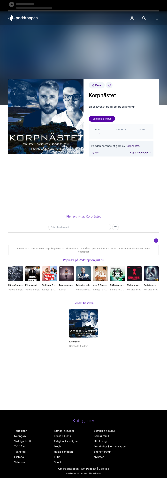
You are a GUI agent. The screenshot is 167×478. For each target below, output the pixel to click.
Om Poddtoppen (68, 468)
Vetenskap (20, 462)
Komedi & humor (64, 430)
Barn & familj (101, 436)
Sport (57, 462)
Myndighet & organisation (110, 446)
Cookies (104, 468)
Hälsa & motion (63, 451)
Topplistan (20, 430)
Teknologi (20, 451)
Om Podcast (88, 468)
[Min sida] (132, 18)
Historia (19, 457)
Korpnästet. (133, 146)
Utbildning (100, 441)
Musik (57, 446)
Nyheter (99, 457)
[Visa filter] (115, 227)
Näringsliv (20, 436)
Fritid (57, 457)
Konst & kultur (62, 436)
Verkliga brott (22, 441)
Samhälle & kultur (102, 118)
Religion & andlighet (66, 441)
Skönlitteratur (102, 451)
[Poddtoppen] (23, 18)
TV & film (19, 446)
